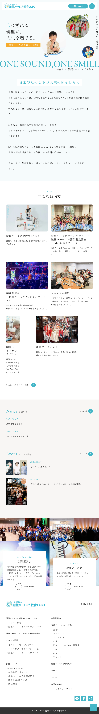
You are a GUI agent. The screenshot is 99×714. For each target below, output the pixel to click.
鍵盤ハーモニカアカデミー (63, 663)
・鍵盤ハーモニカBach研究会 (65, 645)
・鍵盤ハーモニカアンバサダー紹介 (23, 626)
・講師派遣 (11, 683)
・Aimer (55, 653)
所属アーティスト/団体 (61, 625)
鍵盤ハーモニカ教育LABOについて (22, 618)
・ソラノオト (57, 633)
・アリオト (56, 656)
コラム (54, 670)
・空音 (54, 629)
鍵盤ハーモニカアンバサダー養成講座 (23, 633)
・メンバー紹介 (13, 622)
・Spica (55, 649)
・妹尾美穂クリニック (17, 672)
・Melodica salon (14, 668)
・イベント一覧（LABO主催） (21, 644)
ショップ (55, 677)
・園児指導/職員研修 (16, 680)
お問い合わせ (87, 604)
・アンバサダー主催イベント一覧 (22, 648)
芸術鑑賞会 (56, 618)
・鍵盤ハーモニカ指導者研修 (20, 676)
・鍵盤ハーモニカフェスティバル (22, 652)
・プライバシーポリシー (63, 688)
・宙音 (54, 641)
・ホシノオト (57, 637)
